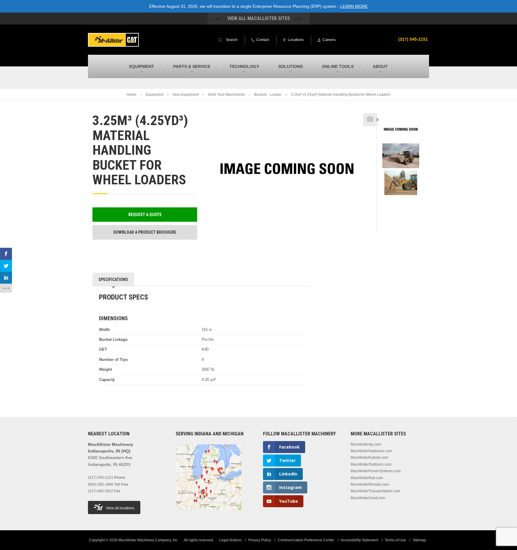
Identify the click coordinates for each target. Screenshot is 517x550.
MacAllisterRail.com (367, 478)
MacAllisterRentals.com (370, 484)
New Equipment (186, 94)
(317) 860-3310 (100, 491)
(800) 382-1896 (100, 484)
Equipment (154, 94)
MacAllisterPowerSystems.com (376, 471)
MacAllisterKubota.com (369, 457)
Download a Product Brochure (144, 232)
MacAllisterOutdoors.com (371, 464)
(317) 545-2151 (413, 39)
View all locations (120, 508)
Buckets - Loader (268, 94)
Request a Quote (145, 214)
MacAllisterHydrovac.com (371, 451)
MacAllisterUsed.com (368, 498)
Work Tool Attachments (226, 94)
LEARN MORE (354, 6)
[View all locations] (208, 514)
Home (131, 94)
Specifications (113, 279)
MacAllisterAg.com (366, 444)
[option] (401, 129)
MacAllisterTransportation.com (375, 491)
